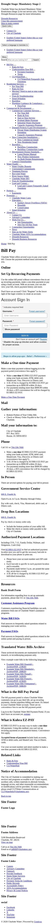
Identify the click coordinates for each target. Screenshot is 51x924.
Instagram (11, 917)
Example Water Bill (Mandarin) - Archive (21, 670)
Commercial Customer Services (25, 111)
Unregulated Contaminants (23, 169)
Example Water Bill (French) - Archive (20, 680)
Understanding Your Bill (22, 69)
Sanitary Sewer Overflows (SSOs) (32, 203)
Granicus (38, 921)
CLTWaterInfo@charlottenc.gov (15, 791)
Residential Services (15, 84)
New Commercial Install (27, 140)
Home (3, 244)
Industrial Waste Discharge (28, 123)
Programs (11, 195)
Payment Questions (25, 72)
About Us (11, 212)
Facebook (11, 907)
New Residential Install (27, 142)
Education (16, 200)
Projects (10, 191)
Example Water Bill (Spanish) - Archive (20, 665)
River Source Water (20, 176)
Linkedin (10, 910)
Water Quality (12, 164)
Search (4, 60)
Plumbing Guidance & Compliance (27, 103)
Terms (20, 74)
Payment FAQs (9, 631)
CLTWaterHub (18, 77)
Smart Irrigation (18, 98)
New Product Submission (28, 157)
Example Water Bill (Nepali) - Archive (19, 675)
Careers (10, 866)
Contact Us (17, 215)
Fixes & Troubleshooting (22, 96)
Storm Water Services (16, 876)
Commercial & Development (19, 108)
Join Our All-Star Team (27, 224)
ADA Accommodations (17, 888)
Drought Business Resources (24, 239)
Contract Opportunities (22, 161)
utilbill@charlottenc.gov (21, 849)
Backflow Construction (27, 147)
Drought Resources (9, 18)
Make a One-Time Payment (13, 397)
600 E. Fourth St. (8, 494)
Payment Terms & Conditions (19, 881)
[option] (28, 39)
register (27, 714)
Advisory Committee (21, 217)
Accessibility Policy (15, 886)
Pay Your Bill (18, 86)
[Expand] (15, 65)
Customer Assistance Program (18, 603)
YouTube (10, 914)
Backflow (16, 101)
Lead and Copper (19, 183)
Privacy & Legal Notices (17, 890)
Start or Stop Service (26, 118)
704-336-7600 (17, 447)
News (14, 229)
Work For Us (17, 220)
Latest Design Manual (26, 154)
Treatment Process (20, 171)
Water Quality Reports (21, 166)
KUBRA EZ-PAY (13, 549)
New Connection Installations (24, 137)
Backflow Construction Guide (30, 149)
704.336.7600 (16, 847)
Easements (16, 193)
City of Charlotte (14, 878)
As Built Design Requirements (30, 159)
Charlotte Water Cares (21, 198)
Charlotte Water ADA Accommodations (29, 234)
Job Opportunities (25, 222)
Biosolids (21, 205)
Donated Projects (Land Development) (28, 127)
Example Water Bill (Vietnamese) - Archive (21, 684)
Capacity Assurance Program (29, 125)
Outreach (10, 871)
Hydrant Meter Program (27, 120)
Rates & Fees (17, 67)
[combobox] (15, 45)
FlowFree (21, 106)
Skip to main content (10, 23)
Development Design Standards (25, 152)
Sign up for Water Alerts (22, 232)
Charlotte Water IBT (21, 178)
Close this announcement (12, 21)
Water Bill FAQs (10, 618)
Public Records (13, 883)
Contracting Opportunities (23, 227)
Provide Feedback (14, 873)
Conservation (23, 207)
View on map (7, 842)
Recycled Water (19, 174)
